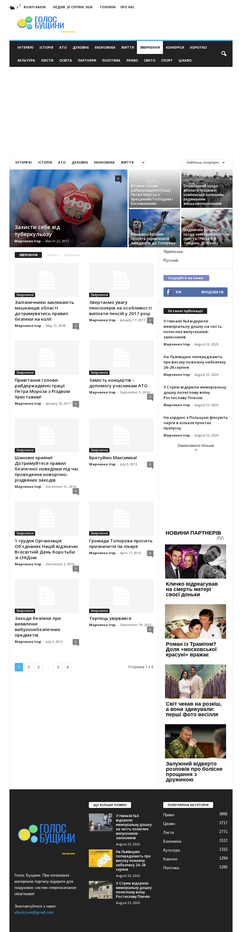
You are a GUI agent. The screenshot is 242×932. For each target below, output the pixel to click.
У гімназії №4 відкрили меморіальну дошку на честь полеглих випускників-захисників (192, 329)
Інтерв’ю (25, 47)
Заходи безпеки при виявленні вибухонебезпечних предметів (38, 626)
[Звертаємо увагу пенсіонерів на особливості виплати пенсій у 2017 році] (121, 280)
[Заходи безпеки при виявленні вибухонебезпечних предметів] (47, 596)
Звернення (150, 47)
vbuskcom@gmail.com (34, 912)
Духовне (81, 47)
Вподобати (212, 292)
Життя (127, 47)
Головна (108, 7)
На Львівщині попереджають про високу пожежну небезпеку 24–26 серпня (194, 362)
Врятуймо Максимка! (113, 457)
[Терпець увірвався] (121, 596)
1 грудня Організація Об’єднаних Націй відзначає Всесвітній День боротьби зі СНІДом (46, 549)
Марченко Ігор (27, 241)
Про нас (127, 7)
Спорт (167, 60)
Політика (111, 60)
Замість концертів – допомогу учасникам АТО (118, 382)
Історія (46, 47)
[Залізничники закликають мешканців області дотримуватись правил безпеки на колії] (47, 280)
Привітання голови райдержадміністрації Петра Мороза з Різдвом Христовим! (42, 388)
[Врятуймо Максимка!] (121, 435)
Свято (149, 60)
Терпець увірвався (110, 618)
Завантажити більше (195, 445)
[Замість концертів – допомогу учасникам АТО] (121, 357)
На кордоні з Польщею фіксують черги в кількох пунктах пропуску (195, 423)
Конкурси (175, 47)
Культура (26, 60)
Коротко (198, 47)
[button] (223, 53)
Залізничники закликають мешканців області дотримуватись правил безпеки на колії (44, 310)
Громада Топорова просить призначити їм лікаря (121, 543)
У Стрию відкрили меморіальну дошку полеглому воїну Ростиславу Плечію (194, 392)
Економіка (105, 47)
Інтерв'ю (23, 162)
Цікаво (185, 60)
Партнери (87, 60)
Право (132, 60)
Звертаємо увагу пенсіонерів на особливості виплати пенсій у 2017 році (120, 307)
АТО (63, 47)
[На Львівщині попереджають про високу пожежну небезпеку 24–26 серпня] (100, 858)
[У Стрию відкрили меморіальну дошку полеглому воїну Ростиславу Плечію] (100, 890)
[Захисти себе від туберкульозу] (68, 208)
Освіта (65, 60)
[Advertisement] (121, 111)
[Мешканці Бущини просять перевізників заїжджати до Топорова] (154, 228)
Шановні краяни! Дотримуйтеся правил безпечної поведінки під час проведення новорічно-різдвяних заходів (47, 469)
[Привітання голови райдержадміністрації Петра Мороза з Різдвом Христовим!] (47, 357)
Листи (47, 60)
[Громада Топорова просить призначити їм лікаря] (121, 518)
